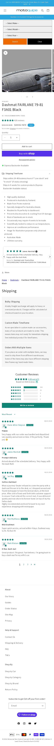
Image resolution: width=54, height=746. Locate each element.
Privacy (8, 620)
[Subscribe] (42, 706)
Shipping (13, 128)
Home (4, 280)
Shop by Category (13, 677)
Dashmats (14, 280)
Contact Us (10, 637)
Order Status (11, 608)
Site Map (9, 614)
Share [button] (7, 272)
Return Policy (11, 689)
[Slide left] (21, 96)
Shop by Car (10, 671)
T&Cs (7, 655)
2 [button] (23, 564)
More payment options (27, 159)
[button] (5, 10)
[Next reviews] (50, 256)
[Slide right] (32, 96)
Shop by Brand (11, 683)
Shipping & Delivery (14, 643)
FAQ (7, 649)
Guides (8, 602)
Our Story (9, 596)
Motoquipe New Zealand (15, 739)
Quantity (5, 133)
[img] (8, 421)
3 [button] (27, 564)
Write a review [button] (27, 405)
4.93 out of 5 (33, 379)
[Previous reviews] (4, 256)
